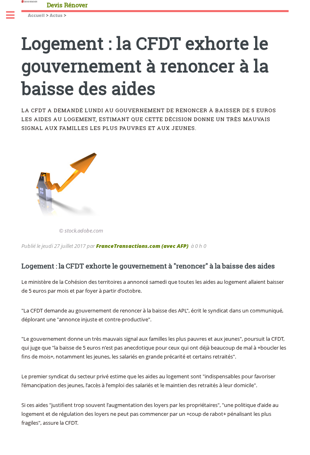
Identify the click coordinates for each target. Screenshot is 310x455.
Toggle (14, 15)
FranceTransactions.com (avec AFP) (142, 246)
